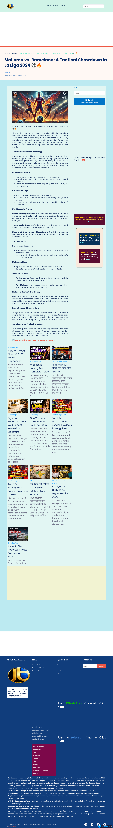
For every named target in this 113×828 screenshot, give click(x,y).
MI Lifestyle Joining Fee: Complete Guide (39, 368)
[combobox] (93, 6)
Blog (6, 53)
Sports (14, 53)
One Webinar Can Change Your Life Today (38, 422)
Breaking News (13, 347)
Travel (54, 483)
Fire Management (59, 415)
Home (49, 5)
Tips (39, 361)
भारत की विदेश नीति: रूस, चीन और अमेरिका (61, 368)
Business (33, 361)
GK (53, 361)
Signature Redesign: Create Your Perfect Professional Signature (17, 425)
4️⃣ (33, 340)
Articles (55, 5)
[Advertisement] (56, 28)
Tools (61, 5)
